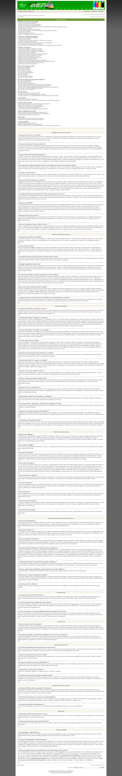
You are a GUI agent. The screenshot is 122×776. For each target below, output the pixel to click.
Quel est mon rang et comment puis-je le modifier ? (30, 44)
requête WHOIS (59, 753)
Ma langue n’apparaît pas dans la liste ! (27, 41)
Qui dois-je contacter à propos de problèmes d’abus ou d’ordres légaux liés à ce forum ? (39, 125)
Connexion (100, 11)
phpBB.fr (69, 772)
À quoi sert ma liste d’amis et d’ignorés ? (27, 99)
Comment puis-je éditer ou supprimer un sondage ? (30, 55)
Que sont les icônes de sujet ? (25, 77)
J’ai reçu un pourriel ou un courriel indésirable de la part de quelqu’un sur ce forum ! (38, 95)
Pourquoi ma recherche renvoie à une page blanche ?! (31, 106)
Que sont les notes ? (23, 74)
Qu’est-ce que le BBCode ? (24, 67)
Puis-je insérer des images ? (25, 71)
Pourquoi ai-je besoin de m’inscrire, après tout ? (29, 24)
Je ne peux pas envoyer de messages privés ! (29, 93)
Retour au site (21, 11)
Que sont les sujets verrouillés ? (25, 76)
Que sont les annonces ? (24, 73)
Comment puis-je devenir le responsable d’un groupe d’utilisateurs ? (34, 85)
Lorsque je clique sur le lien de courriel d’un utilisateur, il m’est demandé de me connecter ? (40, 45)
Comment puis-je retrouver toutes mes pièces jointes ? (31, 119)
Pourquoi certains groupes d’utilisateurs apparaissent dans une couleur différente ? (38, 87)
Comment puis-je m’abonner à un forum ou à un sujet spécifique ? (34, 113)
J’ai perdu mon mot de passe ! (25, 28)
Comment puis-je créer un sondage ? (27, 52)
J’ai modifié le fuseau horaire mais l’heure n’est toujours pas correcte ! (35, 40)
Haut (19, 141)
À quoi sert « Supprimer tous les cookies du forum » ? (31, 34)
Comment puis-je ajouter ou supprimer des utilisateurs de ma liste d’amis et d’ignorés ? (39, 100)
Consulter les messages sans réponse (25, 15)
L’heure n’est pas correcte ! (24, 39)
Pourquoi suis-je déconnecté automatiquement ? (29, 25)
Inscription (94, 11)
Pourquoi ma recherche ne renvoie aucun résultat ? (30, 105)
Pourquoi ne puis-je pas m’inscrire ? (26, 33)
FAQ (26, 11)
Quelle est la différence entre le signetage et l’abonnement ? (32, 112)
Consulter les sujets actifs (39, 15)
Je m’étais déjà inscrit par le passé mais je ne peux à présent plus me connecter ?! (38, 30)
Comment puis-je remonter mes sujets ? (27, 63)
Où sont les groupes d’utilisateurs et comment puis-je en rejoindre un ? (35, 84)
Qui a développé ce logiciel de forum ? (27, 123)
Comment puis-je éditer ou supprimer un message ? (30, 50)
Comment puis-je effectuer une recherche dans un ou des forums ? (34, 103)
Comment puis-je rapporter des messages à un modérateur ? (32, 60)
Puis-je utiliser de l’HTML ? (24, 68)
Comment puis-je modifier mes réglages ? (28, 37)
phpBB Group (59, 734)
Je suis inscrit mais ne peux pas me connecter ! (29, 29)
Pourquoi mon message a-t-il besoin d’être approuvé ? (31, 62)
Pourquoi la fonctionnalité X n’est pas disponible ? (30, 124)
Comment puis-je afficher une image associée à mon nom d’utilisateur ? (35, 42)
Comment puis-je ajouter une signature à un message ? (31, 51)
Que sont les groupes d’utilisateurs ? (27, 83)
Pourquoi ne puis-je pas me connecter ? (27, 23)
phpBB (54, 770)
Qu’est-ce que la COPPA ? (24, 31)
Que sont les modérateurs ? (24, 82)
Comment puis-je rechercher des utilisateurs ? (29, 107)
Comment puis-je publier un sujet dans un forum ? (30, 48)
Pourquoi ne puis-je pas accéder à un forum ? (29, 56)
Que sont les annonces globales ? (26, 72)
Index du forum (20, 16)
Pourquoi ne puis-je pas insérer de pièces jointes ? (30, 57)
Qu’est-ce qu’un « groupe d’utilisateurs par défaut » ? (31, 88)
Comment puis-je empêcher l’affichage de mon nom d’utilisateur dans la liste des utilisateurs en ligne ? (43, 26)
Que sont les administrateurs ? (25, 80)
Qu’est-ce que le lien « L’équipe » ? (26, 89)
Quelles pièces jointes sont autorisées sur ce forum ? (30, 118)
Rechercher (31, 11)
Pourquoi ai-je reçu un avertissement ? (27, 58)
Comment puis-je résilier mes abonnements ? (29, 114)
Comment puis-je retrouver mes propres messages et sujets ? (33, 108)
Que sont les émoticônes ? (24, 69)
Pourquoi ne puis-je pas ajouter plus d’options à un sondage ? (33, 53)
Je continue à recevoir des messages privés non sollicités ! (32, 94)
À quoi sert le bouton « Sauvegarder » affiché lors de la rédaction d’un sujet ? (36, 61)
